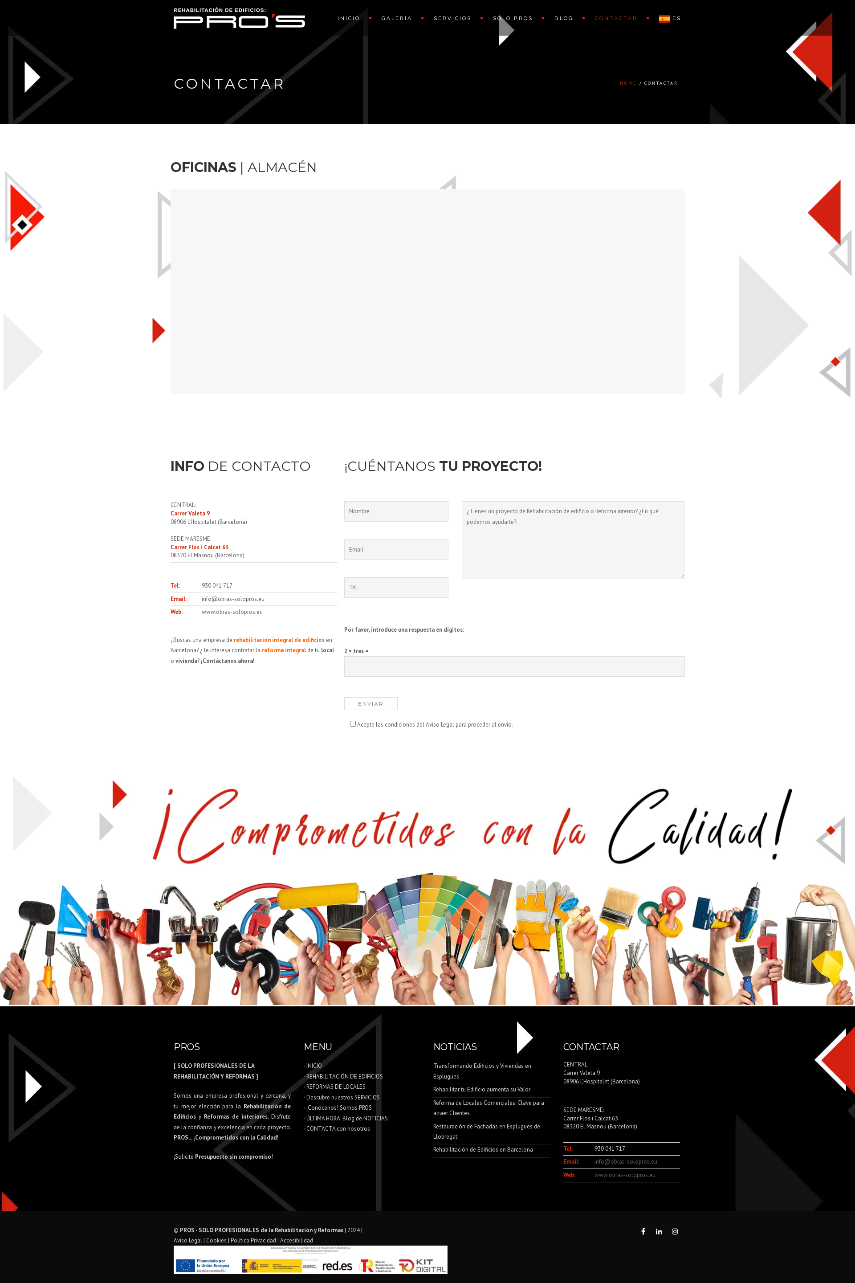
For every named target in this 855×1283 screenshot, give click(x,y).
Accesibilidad (296, 1240)
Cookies (216, 1240)
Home (628, 83)
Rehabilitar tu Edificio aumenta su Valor (481, 1089)
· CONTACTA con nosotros (337, 1128)
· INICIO (313, 1066)
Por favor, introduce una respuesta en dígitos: (404, 629)
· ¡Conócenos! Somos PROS (338, 1107)
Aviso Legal (188, 1240)
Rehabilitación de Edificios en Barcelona (483, 1149)
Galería (397, 18)
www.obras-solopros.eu (232, 612)
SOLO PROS (513, 18)
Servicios (453, 18)
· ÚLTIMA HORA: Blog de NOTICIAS (346, 1118)
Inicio (349, 18)
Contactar (616, 18)
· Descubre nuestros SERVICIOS (342, 1097)
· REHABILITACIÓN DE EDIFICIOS (343, 1076)
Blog (564, 18)
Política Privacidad (253, 1240)
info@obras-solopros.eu (233, 599)
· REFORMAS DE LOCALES (335, 1087)
